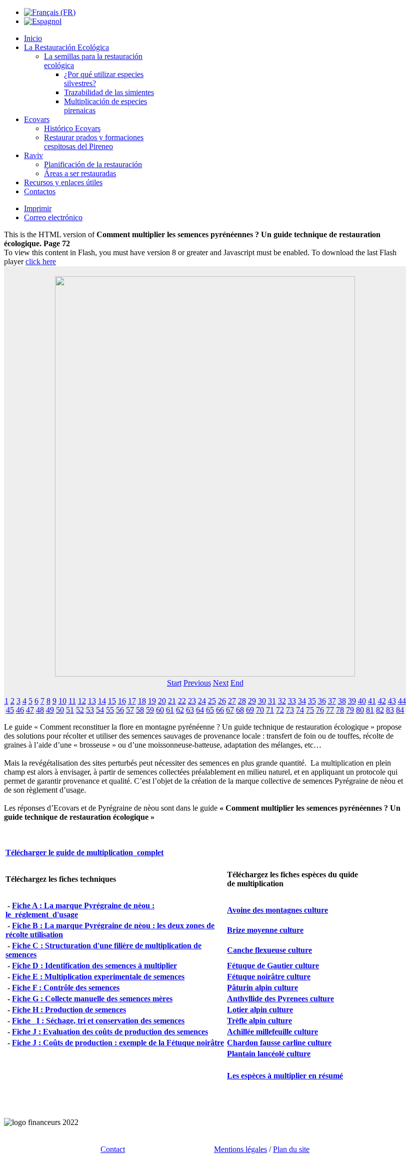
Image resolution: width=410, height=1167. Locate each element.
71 (270, 710)
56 (120, 710)
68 (240, 710)
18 (142, 701)
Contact (112, 1149)
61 (170, 710)
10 (62, 701)
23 (192, 701)
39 (352, 701)
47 (30, 710)
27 (232, 701)
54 (100, 710)
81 (370, 710)
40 (362, 701)
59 (150, 710)
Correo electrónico (53, 217)
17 (132, 701)
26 (222, 701)
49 (50, 710)
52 (80, 710)
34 (302, 701)
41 (372, 701)
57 (130, 710)
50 (60, 710)
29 (252, 701)
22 (182, 701)
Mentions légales (240, 1149)
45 (10, 710)
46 (20, 710)
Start (174, 683)
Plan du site (291, 1149)
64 (200, 710)
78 (340, 710)
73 (290, 710)
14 (102, 701)
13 (92, 701)
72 (280, 710)
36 (322, 701)
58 (140, 710)
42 (382, 701)
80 (360, 710)
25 (212, 701)
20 (162, 701)
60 (160, 710)
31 (272, 701)
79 (350, 710)
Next (220, 683)
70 (260, 710)
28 (242, 701)
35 (312, 701)
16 (122, 701)
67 (230, 710)
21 (172, 701)
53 (90, 710)
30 (262, 701)
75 (310, 710)
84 (400, 710)
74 (300, 710)
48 (40, 710)
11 (72, 701)
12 (82, 701)
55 (110, 710)
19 (152, 701)
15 (112, 701)
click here (41, 261)
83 (390, 710)
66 (220, 710)
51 (70, 710)
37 (332, 701)
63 (190, 710)
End (237, 683)
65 (210, 710)
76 (320, 710)
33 (292, 701)
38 (342, 701)
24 (202, 701)
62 (180, 710)
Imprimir (38, 208)
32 (282, 701)
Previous (197, 683)
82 (380, 710)
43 (392, 701)
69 (250, 710)
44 (402, 701)
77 (330, 710)
